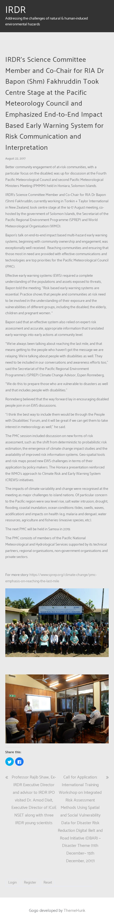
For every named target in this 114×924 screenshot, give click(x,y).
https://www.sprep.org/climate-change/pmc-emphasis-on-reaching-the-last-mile (51, 578)
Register (30, 883)
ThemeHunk (74, 910)
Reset (47, 883)
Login (12, 883)
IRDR (15, 10)
